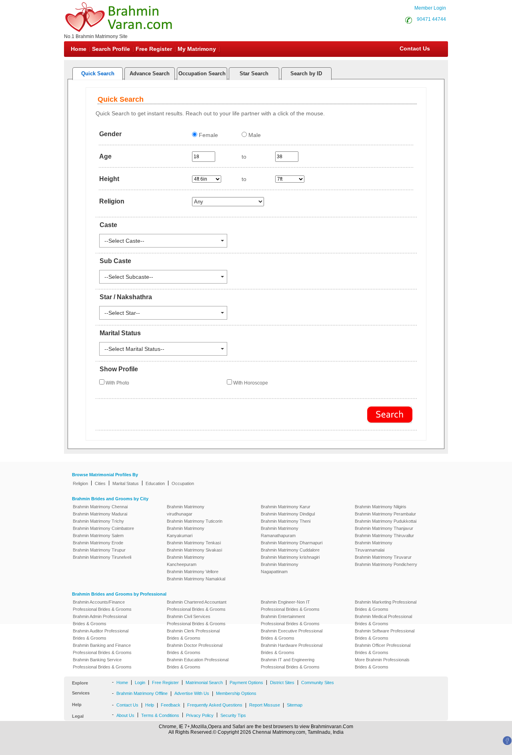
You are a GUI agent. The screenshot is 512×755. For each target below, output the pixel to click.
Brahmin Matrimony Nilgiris (380, 506)
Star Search (254, 73)
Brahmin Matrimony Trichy (98, 521)
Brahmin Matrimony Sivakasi (194, 550)
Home (78, 49)
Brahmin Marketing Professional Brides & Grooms (385, 606)
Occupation (183, 483)
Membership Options (236, 693)
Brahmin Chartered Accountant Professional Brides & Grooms (196, 606)
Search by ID (306, 73)
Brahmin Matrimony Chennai (100, 506)
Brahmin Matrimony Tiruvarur (383, 557)
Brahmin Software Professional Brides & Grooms (384, 634)
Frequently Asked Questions (214, 705)
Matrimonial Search (204, 682)
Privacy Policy (200, 715)
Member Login (430, 8)
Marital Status (125, 483)
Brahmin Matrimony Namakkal (196, 578)
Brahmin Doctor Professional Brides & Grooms (194, 649)
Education (155, 483)
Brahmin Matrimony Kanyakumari (185, 532)
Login (140, 682)
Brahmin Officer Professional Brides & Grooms (382, 649)
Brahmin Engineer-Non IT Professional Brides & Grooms (290, 606)
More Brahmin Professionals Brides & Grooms (382, 663)
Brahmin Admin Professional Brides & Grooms (100, 620)
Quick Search (97, 73)
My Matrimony (197, 49)
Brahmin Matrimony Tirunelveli (102, 557)
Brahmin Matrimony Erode (98, 542)
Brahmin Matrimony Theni (285, 521)
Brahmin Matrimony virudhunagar (185, 510)
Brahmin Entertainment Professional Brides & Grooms (290, 620)
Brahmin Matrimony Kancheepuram (185, 561)
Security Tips (233, 715)
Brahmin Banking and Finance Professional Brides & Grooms (102, 649)
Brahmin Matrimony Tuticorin (194, 521)
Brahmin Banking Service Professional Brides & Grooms (102, 663)
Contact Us (414, 48)
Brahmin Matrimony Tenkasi (194, 542)
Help (149, 705)
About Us (125, 715)
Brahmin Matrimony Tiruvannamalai (373, 546)
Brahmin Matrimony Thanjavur (384, 528)
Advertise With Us (191, 693)
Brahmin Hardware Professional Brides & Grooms (291, 649)
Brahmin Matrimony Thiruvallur (384, 535)
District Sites (282, 682)
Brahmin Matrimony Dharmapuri (291, 542)
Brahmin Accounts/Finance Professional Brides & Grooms (102, 606)
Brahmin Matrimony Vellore (192, 571)
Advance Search (150, 73)
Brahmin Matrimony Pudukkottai (385, 521)
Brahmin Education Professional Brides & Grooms (197, 663)
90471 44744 (431, 19)
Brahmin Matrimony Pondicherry (386, 564)
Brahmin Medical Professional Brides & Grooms (383, 620)
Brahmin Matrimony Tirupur (99, 550)
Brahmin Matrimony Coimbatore (103, 528)
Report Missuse (264, 705)
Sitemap (294, 705)
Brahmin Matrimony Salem (98, 535)
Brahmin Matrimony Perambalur (385, 513)
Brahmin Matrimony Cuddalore (290, 550)
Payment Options (246, 682)
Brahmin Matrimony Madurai (100, 513)
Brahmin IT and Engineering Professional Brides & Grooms (290, 663)
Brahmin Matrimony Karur (285, 506)
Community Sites (317, 682)
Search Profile (111, 49)
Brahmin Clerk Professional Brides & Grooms (193, 634)
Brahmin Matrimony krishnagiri (290, 557)
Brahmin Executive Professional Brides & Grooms (291, 634)
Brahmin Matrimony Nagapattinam (279, 568)
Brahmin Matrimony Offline (142, 693)
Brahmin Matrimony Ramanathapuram (279, 532)
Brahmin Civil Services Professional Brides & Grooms (196, 620)
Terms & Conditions (160, 715)
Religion (80, 483)
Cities (100, 483)
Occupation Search (202, 73)
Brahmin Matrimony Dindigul (288, 513)
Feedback (170, 705)
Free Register (154, 49)
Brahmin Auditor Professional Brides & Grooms (100, 634)
